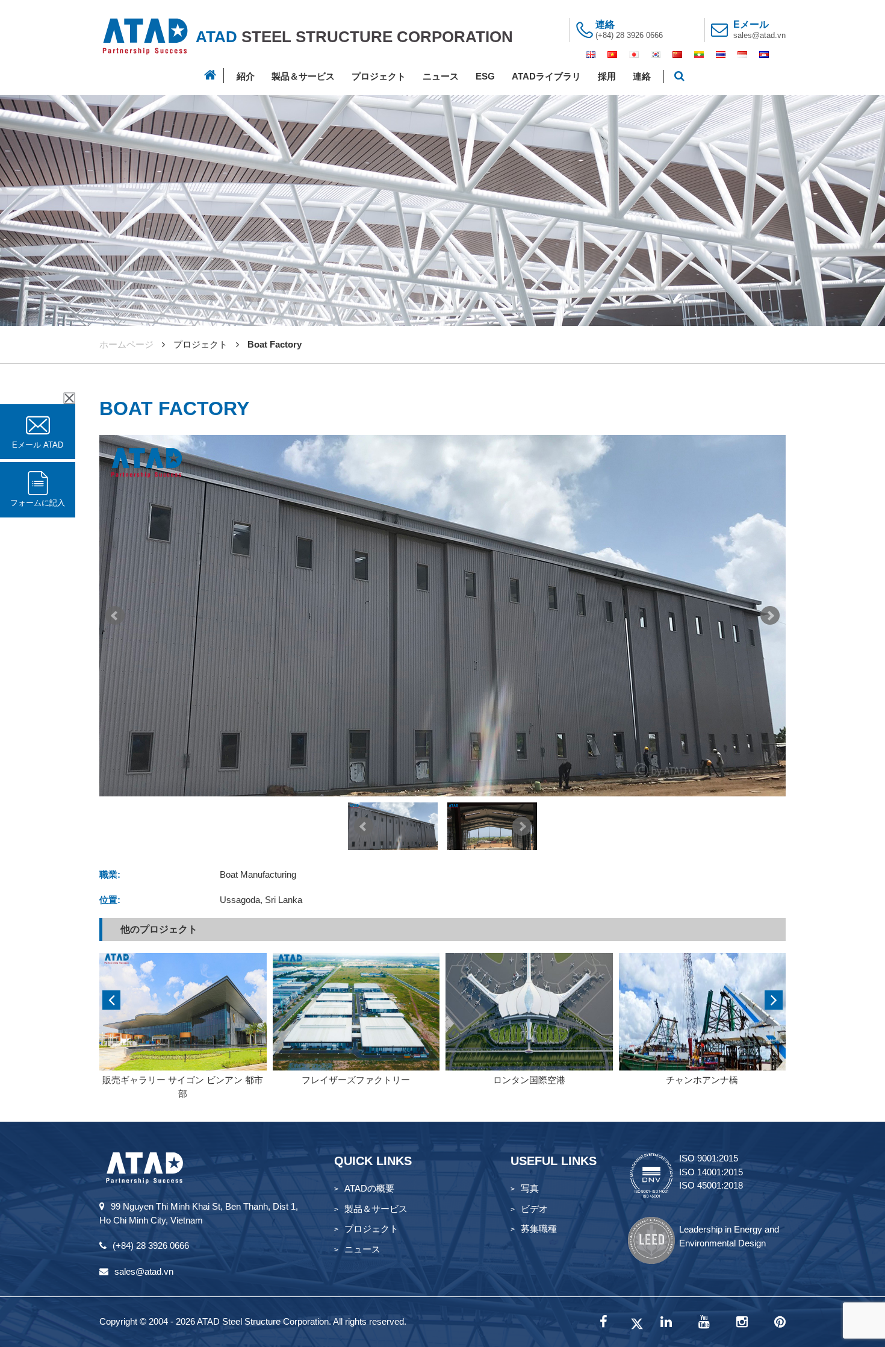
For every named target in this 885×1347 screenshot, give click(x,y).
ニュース (441, 76)
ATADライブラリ (546, 76)
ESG (485, 76)
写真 (530, 1188)
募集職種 (539, 1229)
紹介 (246, 76)
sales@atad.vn (759, 35)
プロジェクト (379, 76)
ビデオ (534, 1209)
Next (770, 615)
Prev (115, 615)
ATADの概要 (369, 1188)
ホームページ (126, 344)
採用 (607, 76)
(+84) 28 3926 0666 (629, 35)
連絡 (642, 76)
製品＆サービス (303, 76)
